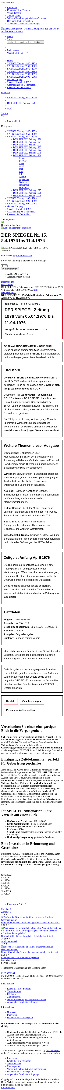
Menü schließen (14, 121)
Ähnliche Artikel (9, 941)
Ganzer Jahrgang (15, 206)
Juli (20, 174)
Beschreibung (7, 282)
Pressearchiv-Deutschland (21, 710)
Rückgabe (12, 994)
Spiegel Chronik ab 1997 (19, 209)
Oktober (23, 182)
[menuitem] (35, 7)
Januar (22, 158)
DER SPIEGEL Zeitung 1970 (27, 139)
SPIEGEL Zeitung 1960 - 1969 (22, 134)
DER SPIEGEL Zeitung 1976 (27, 155)
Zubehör (6, 909)
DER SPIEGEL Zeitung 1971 (27, 142)
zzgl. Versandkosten (22, 255)
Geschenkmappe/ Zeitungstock (21, 211)
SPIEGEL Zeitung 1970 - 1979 (22, 136)
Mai (21, 168)
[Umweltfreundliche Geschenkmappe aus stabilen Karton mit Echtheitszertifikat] (32, 920)
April (21, 166)
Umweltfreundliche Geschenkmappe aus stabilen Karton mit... (30, 922)
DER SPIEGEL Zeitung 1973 (27, 147)
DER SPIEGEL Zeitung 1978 (27, 193)
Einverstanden (8, 1087)
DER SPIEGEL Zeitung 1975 (27, 152)
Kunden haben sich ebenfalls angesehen (20, 957)
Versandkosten (14, 13)
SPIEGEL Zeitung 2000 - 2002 (22, 203)
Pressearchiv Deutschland (19, 214)
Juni (21, 171)
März (21, 163)
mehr (35, 290)
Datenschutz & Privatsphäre (20, 21)
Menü (10, 36)
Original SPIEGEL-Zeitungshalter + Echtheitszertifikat (27, 936)
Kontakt (10, 701)
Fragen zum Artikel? (16, 904)
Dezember (24, 187)
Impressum (12, 7)
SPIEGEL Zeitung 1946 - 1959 (22, 131)
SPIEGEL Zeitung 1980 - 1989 (22, 198)
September (24, 179)
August (22, 177)
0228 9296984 (8, 973)
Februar (22, 160)
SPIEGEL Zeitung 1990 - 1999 (22, 201)
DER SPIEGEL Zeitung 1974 (27, 150)
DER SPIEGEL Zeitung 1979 (27, 195)
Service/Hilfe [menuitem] (23, 13)
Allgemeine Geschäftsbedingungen (23, 23)
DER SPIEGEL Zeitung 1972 (27, 144)
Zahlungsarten (14, 15)
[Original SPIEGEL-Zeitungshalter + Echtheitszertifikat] (32, 933)
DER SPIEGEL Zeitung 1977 (27, 190)
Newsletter (12, 1012)
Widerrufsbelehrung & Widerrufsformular (26, 18)
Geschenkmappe (32, 701)
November (24, 185)
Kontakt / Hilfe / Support (19, 10)
